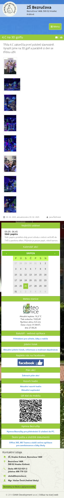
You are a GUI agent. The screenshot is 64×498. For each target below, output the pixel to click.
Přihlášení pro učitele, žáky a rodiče (30, 338)
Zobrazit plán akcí (30, 375)
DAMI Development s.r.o (25, 494)
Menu (56, 26)
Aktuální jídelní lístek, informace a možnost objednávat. (30, 349)
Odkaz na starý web (48, 494)
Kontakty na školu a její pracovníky (19, 487)
